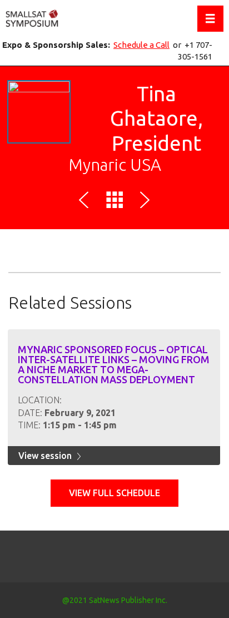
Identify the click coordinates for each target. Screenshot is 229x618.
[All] (114, 201)
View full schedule (114, 493)
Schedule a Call (141, 45)
